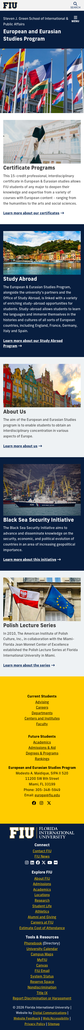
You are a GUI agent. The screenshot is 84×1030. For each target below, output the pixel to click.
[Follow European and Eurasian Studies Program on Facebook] (34, 803)
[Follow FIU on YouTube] (50, 863)
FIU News (42, 856)
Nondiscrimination (42, 987)
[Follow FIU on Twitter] (44, 863)
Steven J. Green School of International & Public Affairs (35, 21)
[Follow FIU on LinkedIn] (33, 863)
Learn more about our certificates (31, 213)
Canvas (42, 965)
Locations (42, 895)
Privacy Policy (35, 1024)
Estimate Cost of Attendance (42, 928)
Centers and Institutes (42, 718)
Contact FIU (42, 851)
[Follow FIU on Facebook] (39, 863)
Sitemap (54, 1024)
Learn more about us (20, 446)
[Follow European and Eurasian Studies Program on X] (49, 803)
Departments (42, 713)
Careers (42, 707)
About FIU (42, 878)
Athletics (42, 911)
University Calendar (42, 949)
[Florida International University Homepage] (22, 5)
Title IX (42, 993)
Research (42, 900)
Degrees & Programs (42, 753)
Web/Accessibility (56, 1018)
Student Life (42, 906)
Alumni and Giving (42, 917)
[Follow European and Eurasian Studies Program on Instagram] (42, 803)
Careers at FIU (42, 922)
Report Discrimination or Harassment (42, 998)
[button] (75, 5)
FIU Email (42, 971)
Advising (42, 702)
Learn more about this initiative (29, 559)
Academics (42, 742)
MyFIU (42, 960)
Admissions (42, 884)
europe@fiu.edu (47, 795)
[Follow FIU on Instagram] (27, 863)
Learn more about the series (26, 665)
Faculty (42, 724)
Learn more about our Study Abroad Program (33, 343)
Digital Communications (50, 1013)
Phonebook (33, 943)
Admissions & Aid (42, 747)
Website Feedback (27, 1018)
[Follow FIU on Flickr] (56, 863)
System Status (42, 976)
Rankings (42, 759)
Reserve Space (42, 981)
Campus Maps (42, 954)
